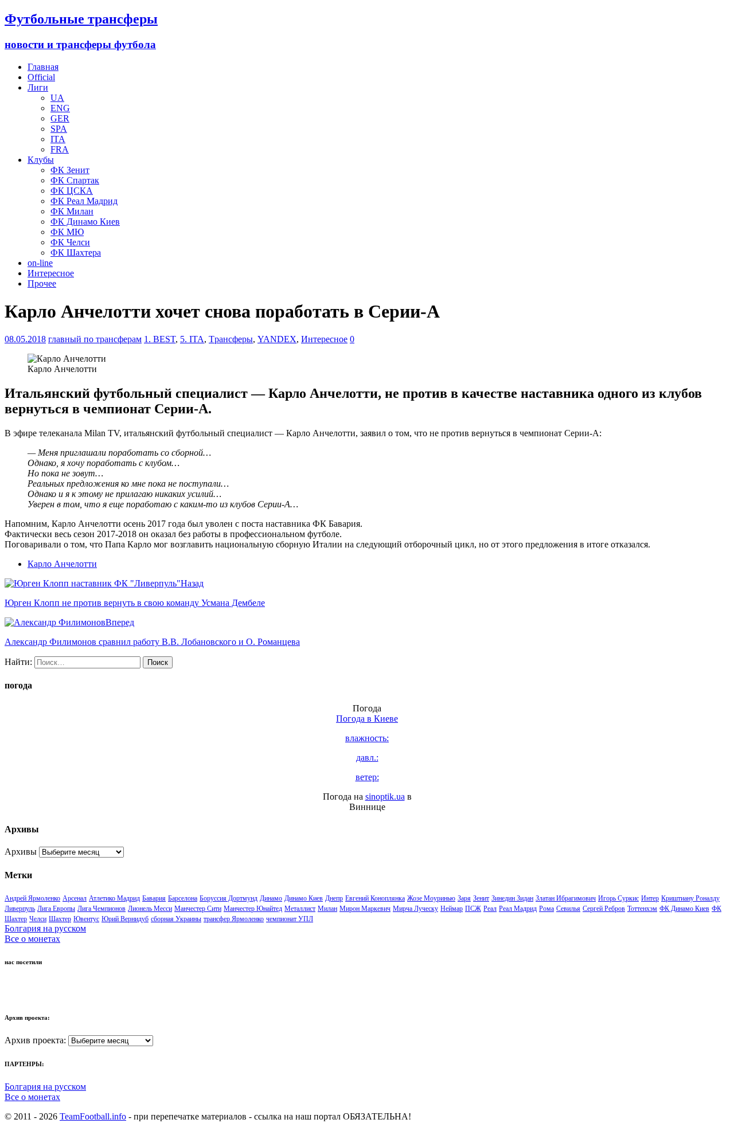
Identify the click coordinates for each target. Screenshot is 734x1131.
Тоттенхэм (642, 909)
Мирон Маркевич (365, 909)
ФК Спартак (74, 180)
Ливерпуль (20, 909)
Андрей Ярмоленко (32, 898)
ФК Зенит (69, 170)
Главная (43, 67)
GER (59, 118)
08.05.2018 (25, 339)
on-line (40, 263)
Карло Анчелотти (62, 564)
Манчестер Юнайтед (253, 909)
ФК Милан (71, 211)
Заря (464, 898)
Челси (37, 919)
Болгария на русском (45, 928)
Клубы (41, 160)
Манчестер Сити (197, 909)
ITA (57, 139)
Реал (490, 909)
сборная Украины (176, 919)
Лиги (38, 87)
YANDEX (276, 339)
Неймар (451, 909)
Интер (650, 898)
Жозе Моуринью (431, 898)
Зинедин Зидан (512, 898)
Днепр (334, 898)
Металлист (299, 909)
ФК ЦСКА (71, 190)
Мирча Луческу (415, 909)
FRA (59, 149)
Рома (546, 909)
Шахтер (60, 919)
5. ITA (192, 339)
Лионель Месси (150, 909)
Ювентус (86, 919)
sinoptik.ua (385, 796)
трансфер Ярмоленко (234, 919)
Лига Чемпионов (101, 909)
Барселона (182, 898)
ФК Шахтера (75, 252)
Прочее (42, 283)
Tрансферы (231, 339)
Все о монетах (32, 939)
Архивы (21, 851)
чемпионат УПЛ (289, 919)
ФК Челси (70, 242)
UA (57, 98)
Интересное (51, 273)
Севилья (568, 909)
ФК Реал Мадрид (84, 201)
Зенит (481, 898)
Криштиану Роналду (690, 898)
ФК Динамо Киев (85, 221)
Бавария (154, 898)
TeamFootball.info (93, 1116)
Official (41, 77)
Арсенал (75, 898)
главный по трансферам (95, 339)
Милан (327, 909)
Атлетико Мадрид (114, 898)
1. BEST (159, 339)
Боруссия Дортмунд (228, 898)
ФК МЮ (67, 232)
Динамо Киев (303, 898)
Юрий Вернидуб (125, 919)
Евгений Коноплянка (375, 898)
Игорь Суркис (618, 898)
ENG (60, 108)
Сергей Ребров (604, 909)
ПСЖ (473, 909)
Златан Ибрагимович (566, 898)
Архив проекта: (35, 1040)
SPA (58, 129)
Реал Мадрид (518, 909)
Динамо (271, 898)
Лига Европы (56, 909)
